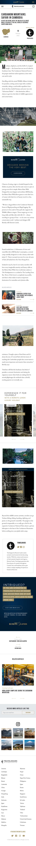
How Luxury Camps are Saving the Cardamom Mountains (17, 692)
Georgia (3, 791)
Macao (3, 816)
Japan (2, 803)
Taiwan (22, 803)
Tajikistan (22, 806)
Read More (18, 299)
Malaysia (3, 819)
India (2, 797)
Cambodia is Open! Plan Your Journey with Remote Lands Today (24, 295)
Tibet (21, 813)
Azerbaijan (4, 772)
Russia (21, 787)
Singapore (22, 794)
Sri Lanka (22, 800)
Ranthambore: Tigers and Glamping (18, 641)
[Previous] (14, 439)
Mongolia (3, 825)
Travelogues (21, 543)
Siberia (22, 791)
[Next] (22, 439)
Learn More (18, 116)
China (3, 787)
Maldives (3, 822)
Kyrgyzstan (4, 809)
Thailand (22, 809)
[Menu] (2, 6)
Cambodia (6, 37)
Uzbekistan (23, 822)
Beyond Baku (18, 648)
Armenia (3, 768)
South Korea (23, 797)
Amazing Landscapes (7, 688)
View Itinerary (18, 430)
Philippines (23, 781)
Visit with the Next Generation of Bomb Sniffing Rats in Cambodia (24, 309)
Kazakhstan (4, 806)
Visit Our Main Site (12, 607)
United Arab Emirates (25, 819)
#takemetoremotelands (18, 832)
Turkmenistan (24, 816)
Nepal (21, 772)
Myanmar (22, 768)
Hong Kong (4, 794)
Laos (2, 813)
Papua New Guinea (25, 778)
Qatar (21, 784)
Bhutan (3, 778)
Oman (21, 775)
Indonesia (3, 800)
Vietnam (22, 825)
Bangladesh (4, 775)
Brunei (3, 781)
